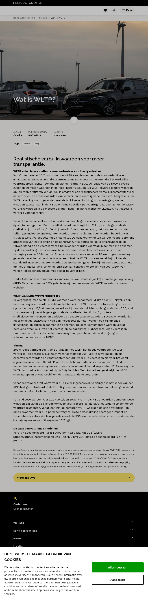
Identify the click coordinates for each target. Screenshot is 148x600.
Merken (17, 538)
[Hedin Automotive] (27, 3)
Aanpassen (117, 579)
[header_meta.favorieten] (105, 10)
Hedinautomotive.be (24, 18)
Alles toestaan (117, 567)
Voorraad (18, 523)
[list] (74, 503)
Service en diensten (25, 531)
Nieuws (43, 18)
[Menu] (123, 10)
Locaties (18, 546)
